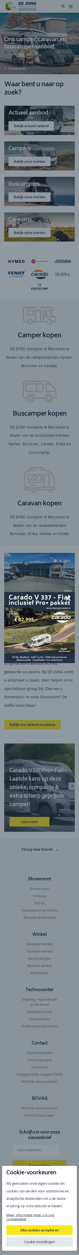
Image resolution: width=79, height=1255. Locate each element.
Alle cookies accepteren (39, 1231)
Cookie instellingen (39, 1242)
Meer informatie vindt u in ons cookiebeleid (30, 1217)
